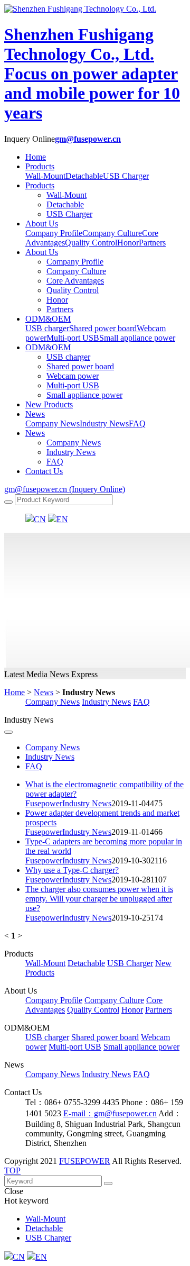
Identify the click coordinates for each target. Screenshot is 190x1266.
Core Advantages (75, 280)
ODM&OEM (48, 318)
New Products (49, 404)
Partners (59, 309)
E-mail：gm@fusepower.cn (110, 1113)
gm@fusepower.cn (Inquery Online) (64, 489)
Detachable (65, 204)
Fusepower (43, 803)
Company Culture (76, 271)
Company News (73, 442)
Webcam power (72, 375)
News (35, 413)
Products (39, 166)
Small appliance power (84, 394)
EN (62, 519)
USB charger (68, 356)
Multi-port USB (72, 385)
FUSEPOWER (84, 1160)
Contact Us (44, 471)
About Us (41, 223)
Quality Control (72, 290)
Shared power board (80, 366)
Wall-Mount (66, 194)
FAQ (54, 461)
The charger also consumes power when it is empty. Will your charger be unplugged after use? (99, 899)
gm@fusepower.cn (88, 138)
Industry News (71, 452)
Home (35, 156)
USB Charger (69, 214)
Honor (57, 299)
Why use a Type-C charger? (72, 870)
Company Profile (74, 261)
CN (40, 519)
